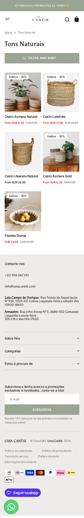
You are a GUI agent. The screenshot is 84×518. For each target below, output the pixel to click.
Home (8, 32)
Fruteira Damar (15, 236)
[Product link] (23, 99)
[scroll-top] (74, 508)
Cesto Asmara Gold (57, 176)
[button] (7, 19)
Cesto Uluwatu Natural (21, 176)
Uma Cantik (55, 440)
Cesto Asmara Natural (21, 117)
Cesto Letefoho (54, 117)
